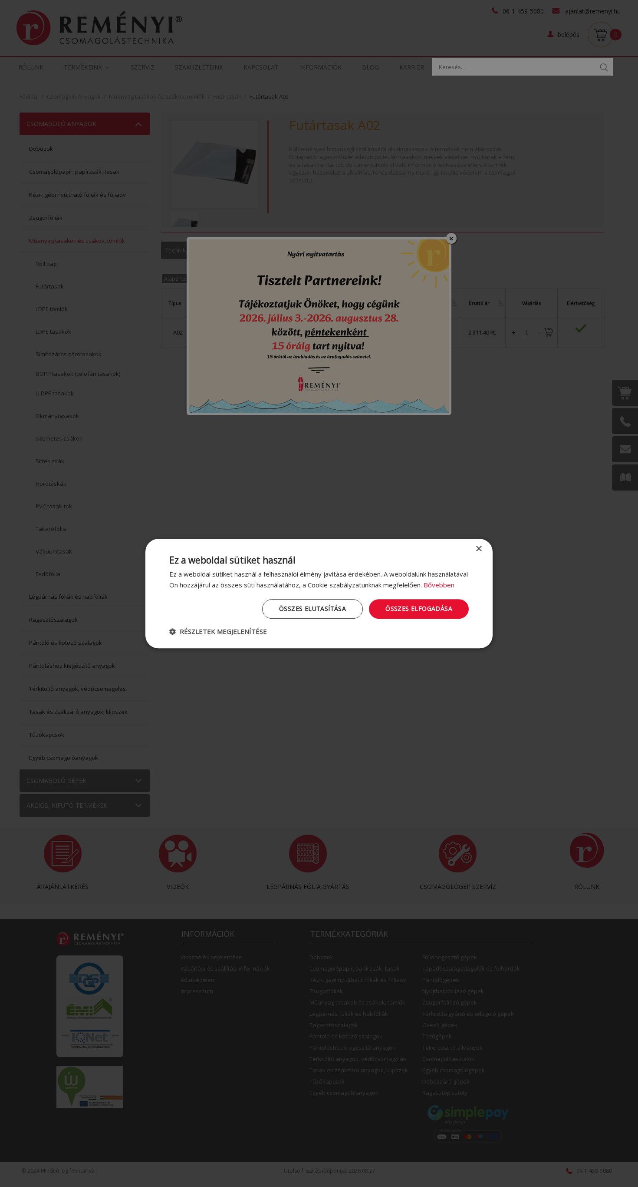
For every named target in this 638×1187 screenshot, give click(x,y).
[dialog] (319, 593)
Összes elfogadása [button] (418, 608)
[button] (218, 631)
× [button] (478, 549)
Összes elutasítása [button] (312, 608)
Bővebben (439, 584)
